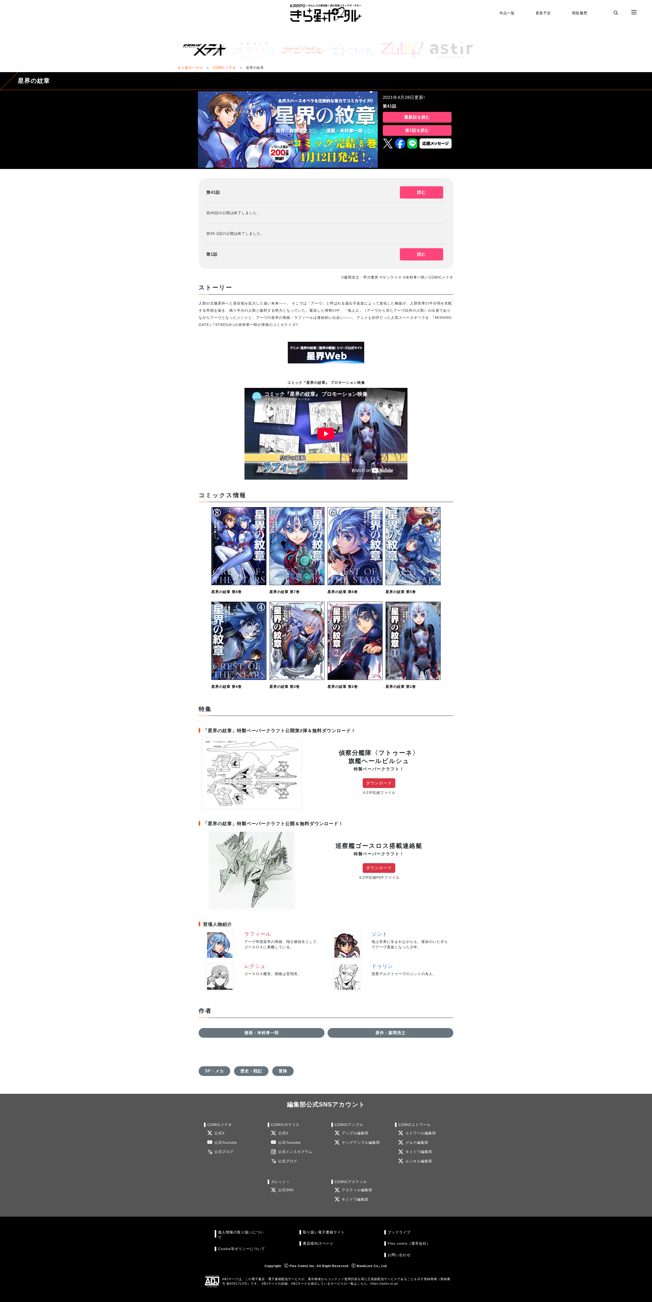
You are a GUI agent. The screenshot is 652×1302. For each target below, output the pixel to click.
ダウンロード (379, 783)
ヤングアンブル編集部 (361, 1143)
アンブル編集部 (355, 1133)
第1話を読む (417, 130)
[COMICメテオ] (202, 49)
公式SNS (286, 1190)
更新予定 (543, 13)
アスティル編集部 (357, 1190)
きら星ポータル (190, 68)
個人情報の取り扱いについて (241, 1234)
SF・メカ (214, 1071)
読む (421, 192)
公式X (219, 1133)
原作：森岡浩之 (390, 1033)
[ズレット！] (400, 49)
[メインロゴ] (326, 13)
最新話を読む (417, 117)
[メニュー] (633, 12)
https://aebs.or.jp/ (384, 1283)
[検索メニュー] (615, 12)
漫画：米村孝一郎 (261, 1033)
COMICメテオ (224, 68)
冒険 (283, 1071)
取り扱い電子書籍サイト (324, 1232)
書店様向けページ (318, 1243)
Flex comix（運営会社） (409, 1243)
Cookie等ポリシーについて (241, 1249)
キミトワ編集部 (418, 1152)
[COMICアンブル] (301, 49)
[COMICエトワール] (350, 49)
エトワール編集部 (420, 1133)
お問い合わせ (399, 1255)
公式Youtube (225, 1143)
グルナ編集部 (416, 1143)
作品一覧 (507, 13)
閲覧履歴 (579, 13)
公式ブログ (224, 1152)
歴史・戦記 (251, 1071)
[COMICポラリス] (252, 49)
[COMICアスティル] (449, 49)
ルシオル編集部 (418, 1161)
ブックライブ (399, 1232)
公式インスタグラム (295, 1152)
